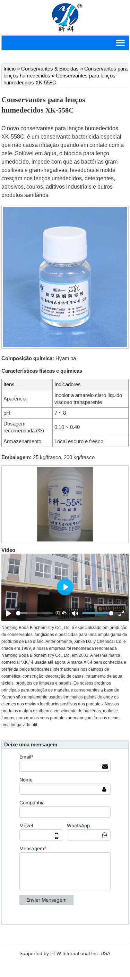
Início (9, 69)
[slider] (34, 613)
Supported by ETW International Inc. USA (64, 953)
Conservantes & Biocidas (50, 69)
